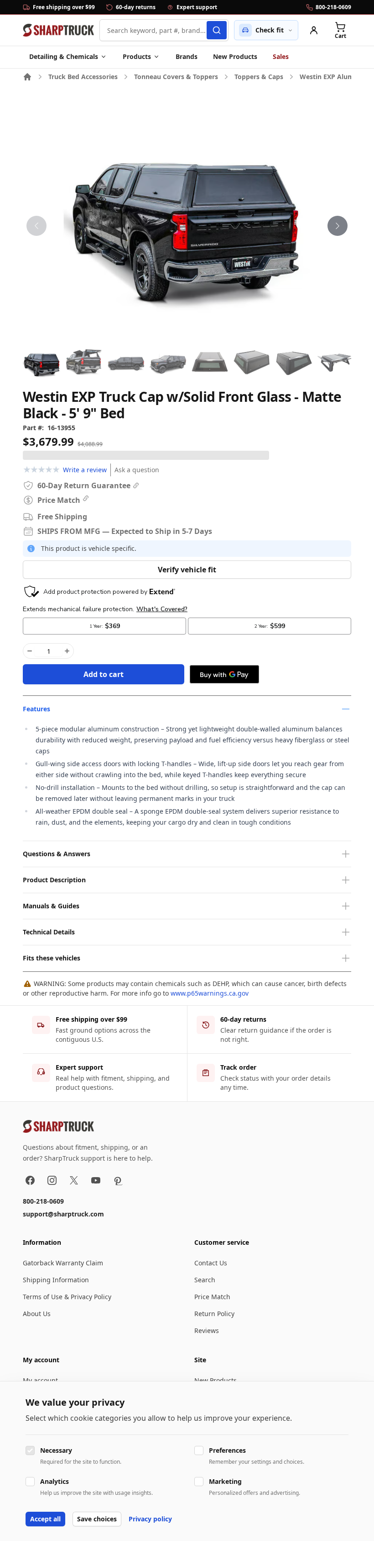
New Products (235, 56)
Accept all (45, 1518)
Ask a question (136, 469)
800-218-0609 (43, 1201)
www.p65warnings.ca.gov (210, 993)
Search (204, 1279)
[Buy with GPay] (224, 674)
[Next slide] (337, 226)
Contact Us (210, 1262)
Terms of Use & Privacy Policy (67, 1296)
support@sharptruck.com (63, 1214)
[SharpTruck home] (58, 30)
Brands (186, 56)
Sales (281, 56)
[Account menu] (314, 30)
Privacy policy (150, 1518)
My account (40, 1380)
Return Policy (214, 1313)
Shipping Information (56, 1279)
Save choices (97, 1518)
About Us (37, 1313)
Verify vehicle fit (187, 570)
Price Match (212, 1296)
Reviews (206, 1330)
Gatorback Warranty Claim (63, 1262)
